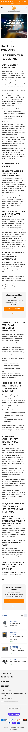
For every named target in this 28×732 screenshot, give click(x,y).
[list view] (25, 615)
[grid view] (22, 615)
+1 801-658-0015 (7, 698)
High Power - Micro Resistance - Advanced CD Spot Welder (18, 649)
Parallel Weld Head (15, 623)
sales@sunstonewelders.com (11, 701)
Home (2, 42)
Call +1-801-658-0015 (14, 308)
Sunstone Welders (13, 625)
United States (13, 708)
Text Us (14, 313)
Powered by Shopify (14, 729)
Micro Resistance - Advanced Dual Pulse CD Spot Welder (17, 637)
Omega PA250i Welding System (18, 661)
